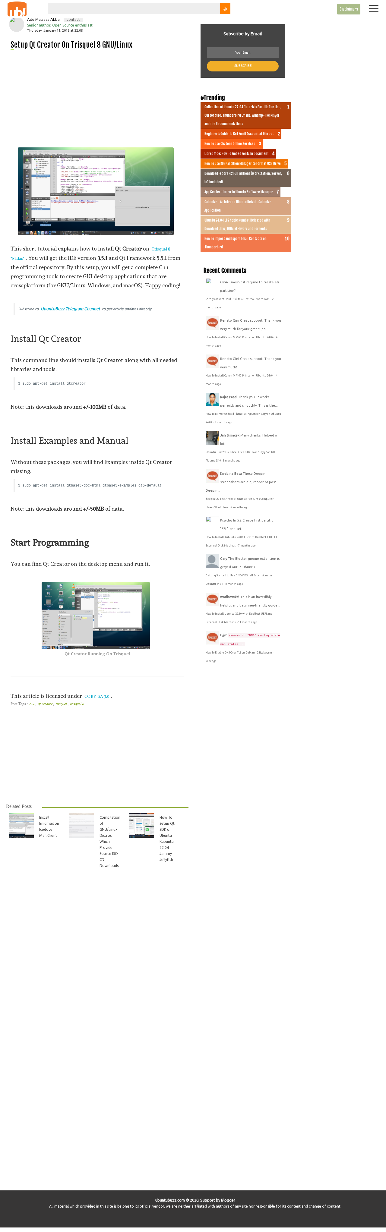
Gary (223, 558)
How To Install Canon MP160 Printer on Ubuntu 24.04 (240, 337)
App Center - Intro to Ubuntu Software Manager (238, 192)
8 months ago (234, 583)
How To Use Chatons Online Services (229, 144)
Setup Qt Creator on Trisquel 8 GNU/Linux (71, 44)
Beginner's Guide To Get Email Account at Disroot (239, 134)
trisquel (61, 704)
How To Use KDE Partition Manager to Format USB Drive (242, 164)
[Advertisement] (99, 96)
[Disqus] (97, 957)
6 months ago (223, 422)
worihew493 (229, 597)
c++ (32, 704)
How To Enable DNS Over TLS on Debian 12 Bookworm (239, 652)
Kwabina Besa (231, 473)
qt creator (45, 704)
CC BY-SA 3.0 (96, 696)
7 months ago (239, 507)
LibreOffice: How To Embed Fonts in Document (236, 154)
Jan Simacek (229, 435)
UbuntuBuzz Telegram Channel (70, 308)
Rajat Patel (228, 397)
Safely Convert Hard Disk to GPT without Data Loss (238, 299)
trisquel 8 (77, 704)
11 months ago (247, 622)
